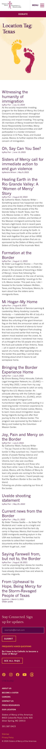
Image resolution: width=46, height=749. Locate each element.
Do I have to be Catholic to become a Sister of (20, 653)
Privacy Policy (8, 737)
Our (9, 710)
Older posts (7, 602)
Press (11, 705)
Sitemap (5, 734)
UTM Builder (8, 681)
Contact (8, 701)
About (7, 689)
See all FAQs (12, 661)
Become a (10, 693)
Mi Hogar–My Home (19, 302)
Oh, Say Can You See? (22, 149)
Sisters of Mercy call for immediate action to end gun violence (23, 164)
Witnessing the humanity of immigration (15, 96)
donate (23, 14)
